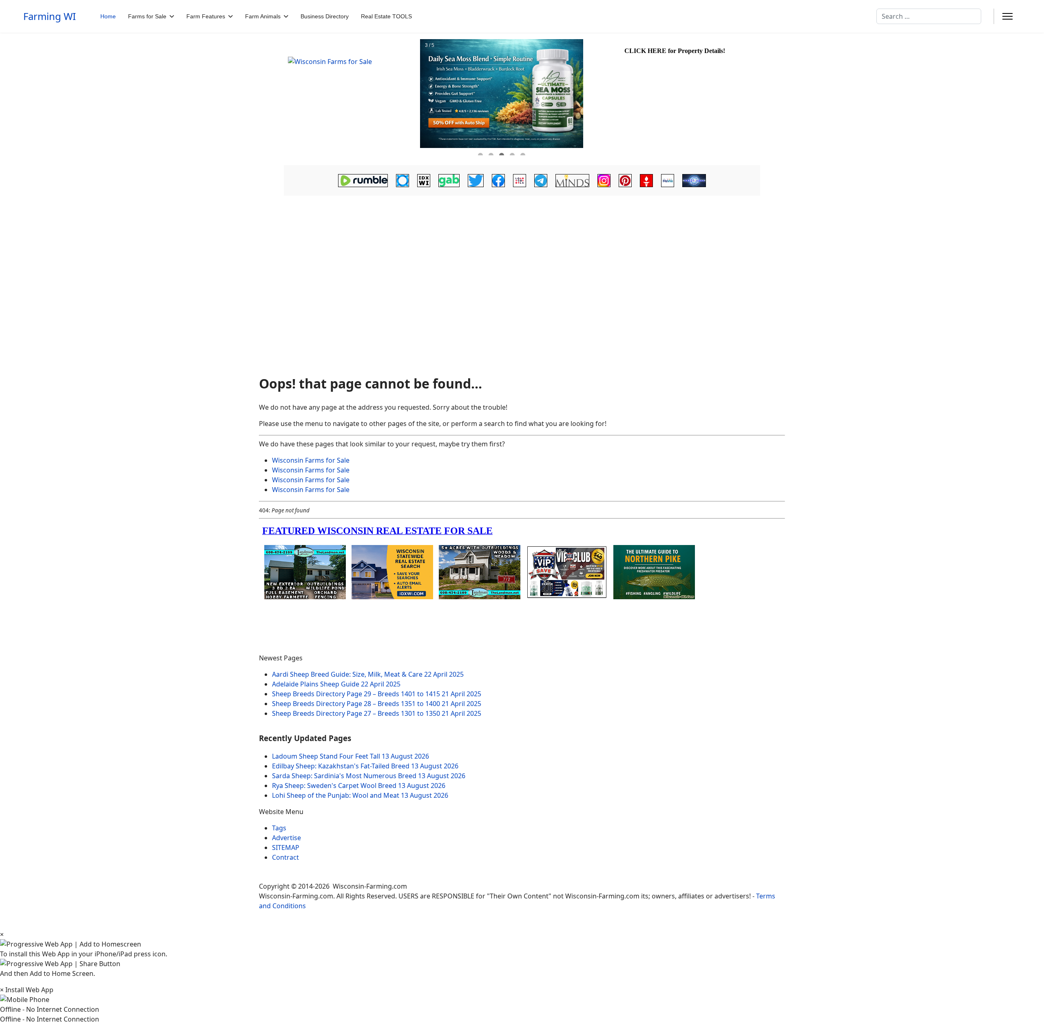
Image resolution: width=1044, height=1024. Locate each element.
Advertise (286, 837)
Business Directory (325, 16)
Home (108, 16)
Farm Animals (263, 16)
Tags (279, 827)
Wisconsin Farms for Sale (310, 460)
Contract (285, 857)
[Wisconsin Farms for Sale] (349, 97)
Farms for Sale (147, 16)
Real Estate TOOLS (386, 16)
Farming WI (49, 16)
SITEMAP (285, 847)
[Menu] (1007, 16)
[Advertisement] (522, 263)
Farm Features (205, 16)
